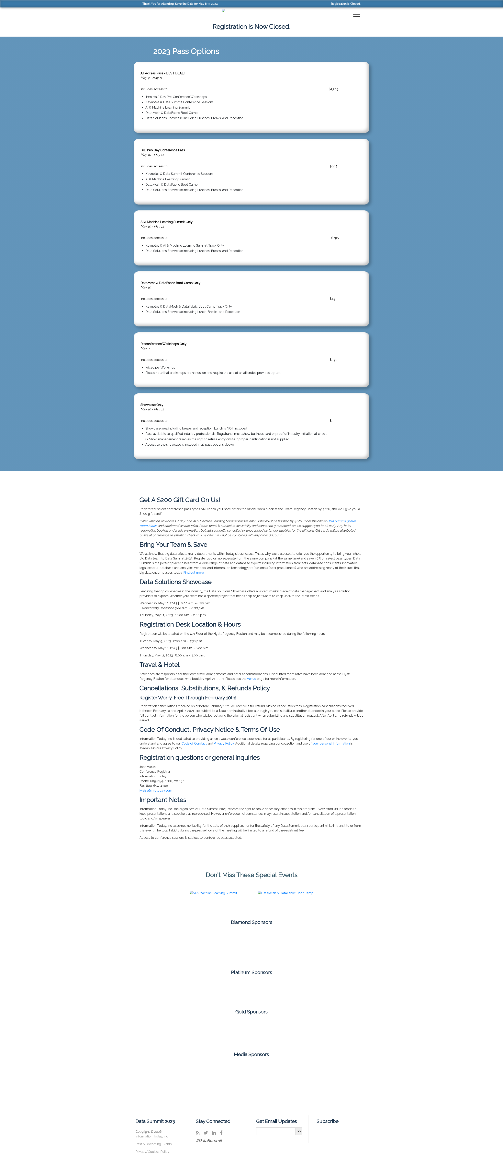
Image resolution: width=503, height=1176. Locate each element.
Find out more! (194, 572)
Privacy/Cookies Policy (152, 1152)
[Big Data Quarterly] (191, 1069)
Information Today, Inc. (152, 1136)
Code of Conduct (194, 743)
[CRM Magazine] (221, 1069)
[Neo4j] (297, 946)
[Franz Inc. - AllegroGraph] (205, 1032)
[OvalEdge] (251, 1032)
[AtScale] (159, 1032)
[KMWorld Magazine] (312, 1069)
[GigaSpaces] (251, 991)
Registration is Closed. (346, 3)
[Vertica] (343, 1032)
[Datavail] (159, 991)
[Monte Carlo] (251, 946)
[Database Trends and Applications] (251, 1069)
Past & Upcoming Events (154, 1144)
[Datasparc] (113, 991)
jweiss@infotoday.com (156, 790)
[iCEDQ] (343, 991)
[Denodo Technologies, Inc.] (205, 991)
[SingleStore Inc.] (435, 991)
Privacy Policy (224, 743)
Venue (251, 679)
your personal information (331, 743)
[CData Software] (67, 991)
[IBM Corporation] (297, 991)
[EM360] (282, 1069)
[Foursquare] (205, 946)
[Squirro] (297, 1032)
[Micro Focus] (389, 991)
